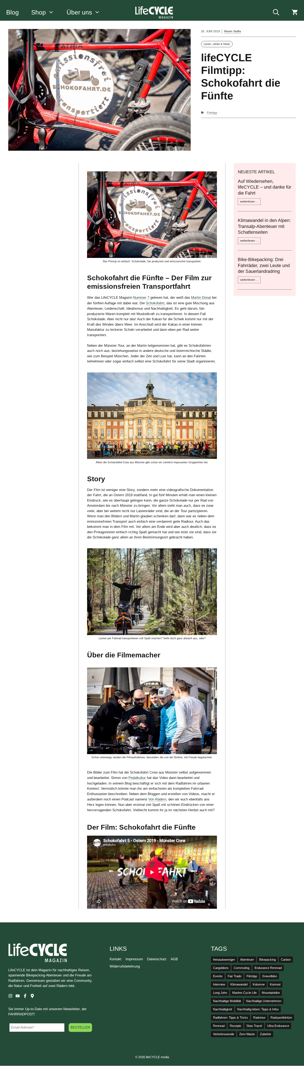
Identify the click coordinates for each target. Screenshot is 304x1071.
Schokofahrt (155, 303)
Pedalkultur (137, 778)
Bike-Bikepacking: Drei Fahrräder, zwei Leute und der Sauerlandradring (264, 265)
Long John (220, 992)
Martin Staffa (232, 31)
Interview (219, 984)
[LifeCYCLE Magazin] (154, 12)
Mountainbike (271, 992)
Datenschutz (156, 959)
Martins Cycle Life (244, 992)
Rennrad (219, 1026)
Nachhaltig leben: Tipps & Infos (258, 1009)
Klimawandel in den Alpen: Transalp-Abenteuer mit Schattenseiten (264, 226)
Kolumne (259, 984)
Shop (38, 12)
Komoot (275, 984)
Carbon (286, 959)
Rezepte (235, 1026)
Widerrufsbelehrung (125, 966)
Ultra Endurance (278, 1026)
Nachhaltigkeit (222, 1009)
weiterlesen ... (249, 201)
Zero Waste (247, 1034)
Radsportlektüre (281, 1017)
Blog (12, 12)
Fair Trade (234, 976)
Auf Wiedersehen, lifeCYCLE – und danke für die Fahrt (264, 187)
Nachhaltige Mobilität (227, 1001)
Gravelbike (269, 976)
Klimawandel (239, 984)
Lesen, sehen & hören (217, 44)
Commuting (241, 968)
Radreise (259, 1017)
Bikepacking (267, 959)
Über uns (79, 12)
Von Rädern (157, 799)
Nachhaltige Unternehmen (263, 1001)
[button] (276, 12)
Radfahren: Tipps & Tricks (230, 1017)
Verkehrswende (223, 1034)
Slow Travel (254, 1026)
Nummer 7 (141, 298)
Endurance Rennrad (268, 968)
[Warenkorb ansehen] (294, 12)
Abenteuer (247, 959)
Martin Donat (201, 298)
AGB (174, 959)
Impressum (134, 959)
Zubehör (265, 1034)
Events (218, 976)
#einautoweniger (224, 959)
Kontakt (115, 959)
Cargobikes (221, 968)
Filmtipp (212, 112)
